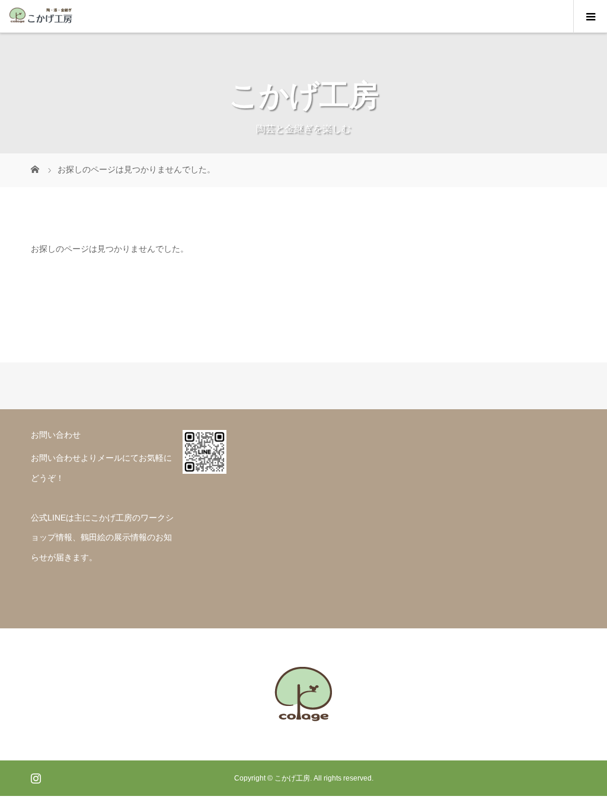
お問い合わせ (56, 458)
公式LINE (48, 517)
